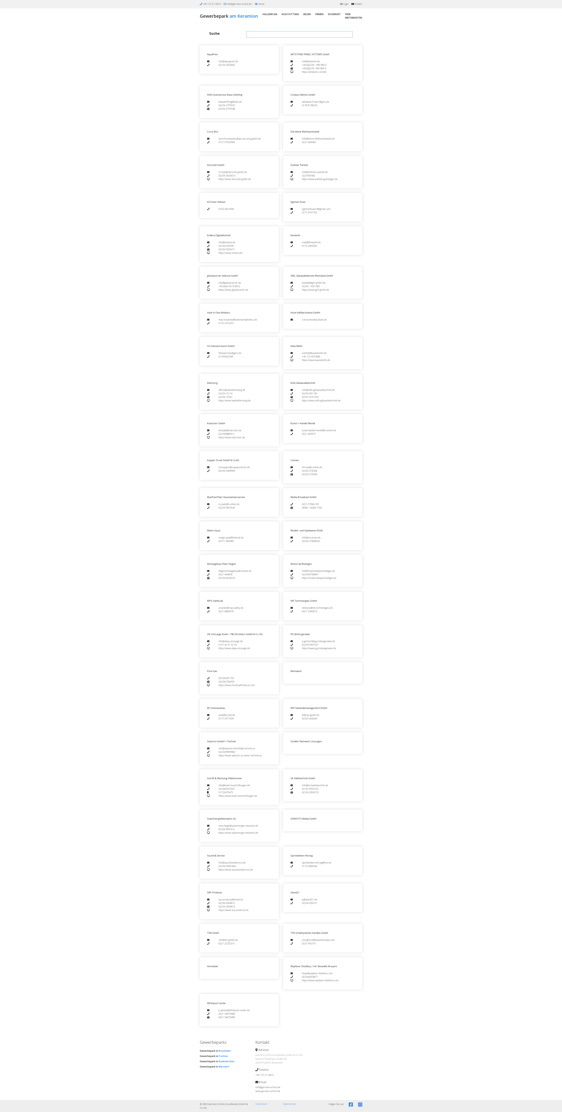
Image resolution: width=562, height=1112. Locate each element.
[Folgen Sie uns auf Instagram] (359, 1104)
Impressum (261, 1104)
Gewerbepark (229, 16)
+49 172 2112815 (264, 1075)
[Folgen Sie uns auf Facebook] (350, 1104)
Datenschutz (289, 1104)
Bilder (307, 14)
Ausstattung (290, 14)
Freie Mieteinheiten (353, 16)
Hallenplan (270, 14)
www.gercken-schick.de (267, 1091)
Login (345, 4)
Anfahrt (358, 4)
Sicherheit (334, 14)
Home (260, 4)
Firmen (319, 14)
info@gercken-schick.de (267, 1087)
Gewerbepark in (215, 1050)
